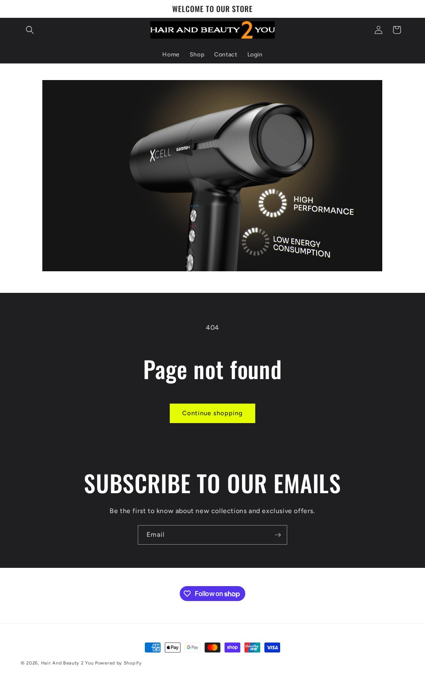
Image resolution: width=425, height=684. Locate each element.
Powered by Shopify (118, 663)
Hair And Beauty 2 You (67, 663)
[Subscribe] (278, 535)
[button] (30, 30)
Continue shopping (212, 413)
